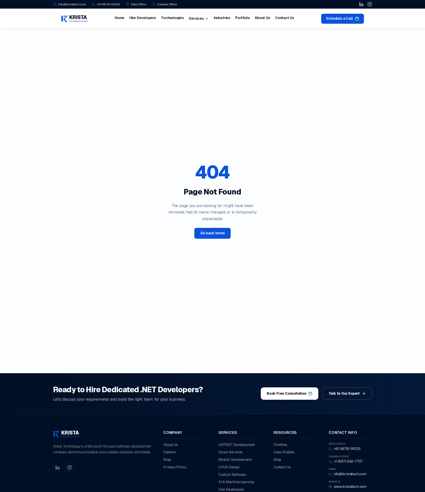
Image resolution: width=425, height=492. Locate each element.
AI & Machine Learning (236, 482)
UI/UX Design (229, 467)
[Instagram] (369, 4)
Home (119, 17)
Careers (169, 452)
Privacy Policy (174, 467)
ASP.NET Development (236, 444)
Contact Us (284, 17)
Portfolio (242, 17)
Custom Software (232, 474)
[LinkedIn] (361, 4)
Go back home (212, 233)
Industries (222, 17)
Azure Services (230, 452)
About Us (262, 17)
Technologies (172, 17)
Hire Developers (142, 17)
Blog (167, 459)
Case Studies (284, 452)
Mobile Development (235, 459)
